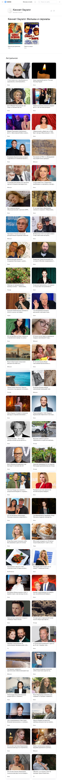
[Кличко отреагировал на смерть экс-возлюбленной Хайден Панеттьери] (44, 587)
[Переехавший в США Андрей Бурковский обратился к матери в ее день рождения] (44, 408)
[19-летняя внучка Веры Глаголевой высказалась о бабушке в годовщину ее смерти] (44, 356)
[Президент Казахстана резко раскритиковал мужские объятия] (18, 228)
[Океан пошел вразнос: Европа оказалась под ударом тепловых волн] (18, 382)
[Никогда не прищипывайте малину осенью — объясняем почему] (18, 280)
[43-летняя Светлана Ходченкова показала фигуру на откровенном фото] (18, 741)
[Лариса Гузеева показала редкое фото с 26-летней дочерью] (44, 100)
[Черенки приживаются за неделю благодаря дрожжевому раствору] (44, 459)
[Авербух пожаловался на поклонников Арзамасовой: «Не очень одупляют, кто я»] (18, 638)
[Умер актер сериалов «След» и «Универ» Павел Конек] (18, 612)
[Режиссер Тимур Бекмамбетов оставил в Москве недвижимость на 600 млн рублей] (44, 254)
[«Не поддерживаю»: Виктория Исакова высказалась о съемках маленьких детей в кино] (18, 715)
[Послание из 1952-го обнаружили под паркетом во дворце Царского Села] (44, 151)
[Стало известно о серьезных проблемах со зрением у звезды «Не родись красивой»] (44, 177)
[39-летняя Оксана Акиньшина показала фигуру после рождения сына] (18, 766)
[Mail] (5, 2)
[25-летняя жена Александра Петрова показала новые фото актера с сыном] (18, 510)
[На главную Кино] (8, 2)
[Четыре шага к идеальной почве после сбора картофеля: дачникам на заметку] (44, 612)
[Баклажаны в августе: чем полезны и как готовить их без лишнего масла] (18, 561)
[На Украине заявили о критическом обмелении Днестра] (18, 664)
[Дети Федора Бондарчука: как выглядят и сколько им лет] (18, 459)
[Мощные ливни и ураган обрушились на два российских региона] (44, 433)
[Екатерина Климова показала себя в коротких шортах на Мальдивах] (44, 664)
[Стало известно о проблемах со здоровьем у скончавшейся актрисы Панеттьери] (18, 75)
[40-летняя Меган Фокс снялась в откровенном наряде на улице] (18, 331)
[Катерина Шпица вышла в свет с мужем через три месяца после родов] (18, 587)
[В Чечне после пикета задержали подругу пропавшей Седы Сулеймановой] (44, 331)
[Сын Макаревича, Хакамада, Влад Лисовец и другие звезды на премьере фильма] (44, 510)
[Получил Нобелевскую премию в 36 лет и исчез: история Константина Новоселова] (18, 305)
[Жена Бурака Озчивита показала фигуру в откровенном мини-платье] (18, 408)
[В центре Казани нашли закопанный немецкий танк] (44, 382)
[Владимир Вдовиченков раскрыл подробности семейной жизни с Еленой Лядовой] (18, 151)
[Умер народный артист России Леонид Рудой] (44, 75)
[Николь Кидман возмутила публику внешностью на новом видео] (44, 715)
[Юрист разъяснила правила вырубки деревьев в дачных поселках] (44, 741)
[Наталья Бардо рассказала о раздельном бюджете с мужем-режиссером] (18, 484)
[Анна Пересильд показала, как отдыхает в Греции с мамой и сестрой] (44, 689)
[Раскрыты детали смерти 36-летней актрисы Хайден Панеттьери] (44, 484)
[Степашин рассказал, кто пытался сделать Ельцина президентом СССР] (18, 177)
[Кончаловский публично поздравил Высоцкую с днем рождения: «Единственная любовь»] (18, 254)
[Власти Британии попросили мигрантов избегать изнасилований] (18, 356)
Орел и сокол (28, 46)
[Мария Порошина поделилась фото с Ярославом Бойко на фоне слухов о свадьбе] (18, 126)
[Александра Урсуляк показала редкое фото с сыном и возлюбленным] (18, 689)
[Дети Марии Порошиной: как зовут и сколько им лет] (18, 100)
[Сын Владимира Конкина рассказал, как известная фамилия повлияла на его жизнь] (44, 305)
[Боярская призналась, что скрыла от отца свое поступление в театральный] (44, 280)
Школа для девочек (14, 46)
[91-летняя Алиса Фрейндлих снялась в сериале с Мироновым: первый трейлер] (44, 203)
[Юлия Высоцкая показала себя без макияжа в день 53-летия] (18, 536)
